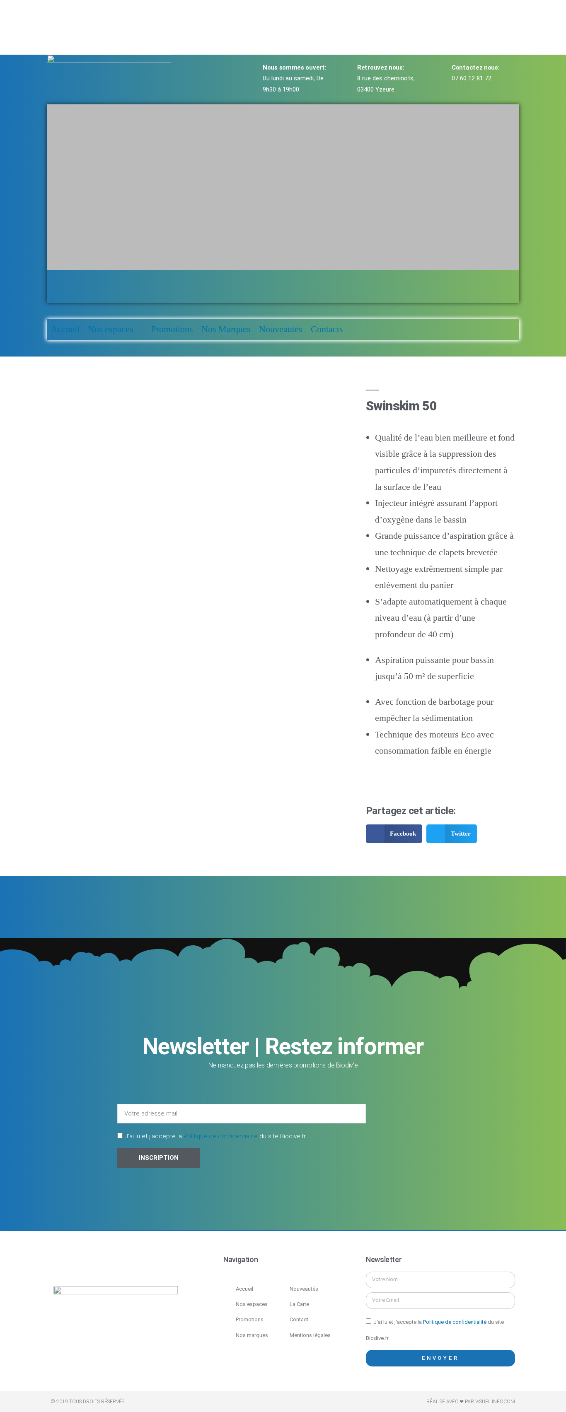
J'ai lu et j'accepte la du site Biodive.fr (215, 1136)
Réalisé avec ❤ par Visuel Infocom (470, 1402)
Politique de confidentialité (221, 1136)
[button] (283, 278)
